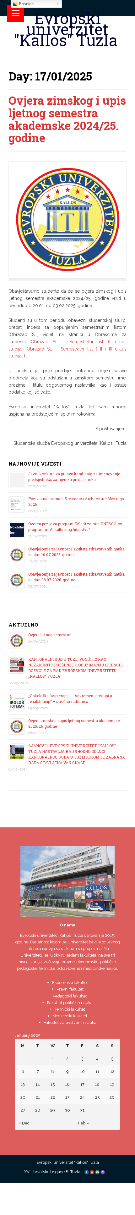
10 (82, 1071)
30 (67, 1110)
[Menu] (15, 13)
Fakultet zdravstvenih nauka (70, 1022)
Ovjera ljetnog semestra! (49, 634)
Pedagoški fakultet (70, 996)
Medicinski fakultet (69, 1015)
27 (23, 1110)
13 (23, 1084)
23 (67, 1097)
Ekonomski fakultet (70, 982)
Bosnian (26, 4)
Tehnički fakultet (70, 1009)
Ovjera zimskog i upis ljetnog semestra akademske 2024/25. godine (67, 119)
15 (53, 1084)
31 (82, 1110)
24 (82, 1097)
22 (53, 1097)
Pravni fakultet (70, 989)
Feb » (83, 1123)
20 (22, 1097)
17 (82, 1084)
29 (52, 1110)
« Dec (24, 1123)
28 (37, 1110)
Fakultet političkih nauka (70, 1002)
